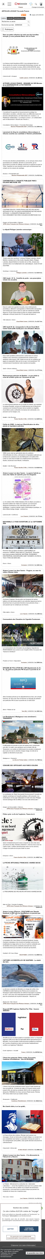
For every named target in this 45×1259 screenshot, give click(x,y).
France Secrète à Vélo (20, 419)
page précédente (38, 15)
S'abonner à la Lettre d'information (23, 1245)
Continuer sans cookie (29, 1229)
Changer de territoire (38, 7)
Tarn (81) (24, 711)
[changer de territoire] (31, 4)
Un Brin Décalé (22, 1149)
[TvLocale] (21, 3)
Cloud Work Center (21, 321)
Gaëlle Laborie (24, 77)
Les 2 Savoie (24, 516)
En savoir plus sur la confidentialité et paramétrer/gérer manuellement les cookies (20, 1237)
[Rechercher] (36, 4)
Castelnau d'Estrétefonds (18, 1101)
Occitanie (24, 565)
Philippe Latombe (21, 272)
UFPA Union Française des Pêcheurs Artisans (16, 224)
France (23, 1052)
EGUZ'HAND (23, 954)
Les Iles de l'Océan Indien (20, 760)
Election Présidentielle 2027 (19, 126)
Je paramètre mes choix (35, 1253)
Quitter (10, 1229)
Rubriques (9, 29)
